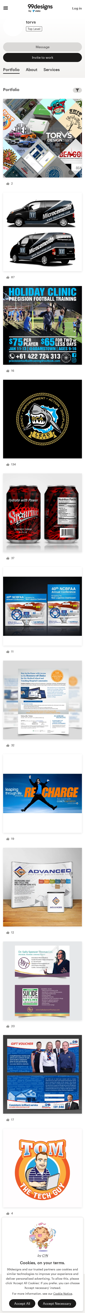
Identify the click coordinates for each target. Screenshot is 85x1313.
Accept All (22, 1303)
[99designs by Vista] (40, 8)
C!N (45, 1255)
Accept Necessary (57, 1303)
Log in (77, 8)
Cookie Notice (62, 1293)
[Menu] (5, 8)
